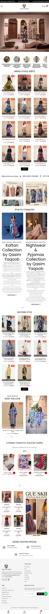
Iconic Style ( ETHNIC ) (40, 93)
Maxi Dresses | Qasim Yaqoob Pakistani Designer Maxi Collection (36, 66)
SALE (25, 568)
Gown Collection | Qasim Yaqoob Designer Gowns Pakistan (26, 66)
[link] (36, 415)
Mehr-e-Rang (7, 472)
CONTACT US (5, 598)
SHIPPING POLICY (5, 592)
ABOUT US (4, 588)
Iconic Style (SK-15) (6, 507)
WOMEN (26, 575)
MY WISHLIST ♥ (5, 602)
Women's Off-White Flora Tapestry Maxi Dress (12, 431)
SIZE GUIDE (26, 577)
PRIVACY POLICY (5, 594)
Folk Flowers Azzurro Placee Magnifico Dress (40, 359)
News (25, 581)
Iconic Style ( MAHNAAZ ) (24, 116)
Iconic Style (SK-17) (40, 139)
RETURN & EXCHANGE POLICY (8, 590)
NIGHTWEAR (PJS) (28, 573)
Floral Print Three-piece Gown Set (40, 334)
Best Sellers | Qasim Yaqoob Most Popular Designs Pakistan (17, 66)
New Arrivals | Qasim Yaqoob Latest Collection (7, 65)
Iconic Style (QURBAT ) (40, 116)
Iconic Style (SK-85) (18, 531)
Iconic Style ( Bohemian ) (8, 116)
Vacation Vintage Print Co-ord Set (8, 334)
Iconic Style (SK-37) (40, 163)
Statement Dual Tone (39, 472)
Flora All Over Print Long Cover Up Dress (24, 334)
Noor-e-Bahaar (23, 472)
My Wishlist (26, 579)
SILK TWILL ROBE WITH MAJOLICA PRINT (8, 383)
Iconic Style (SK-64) (24, 163)
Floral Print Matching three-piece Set (8, 359)
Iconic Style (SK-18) (18, 507)
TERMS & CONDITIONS (6, 596)
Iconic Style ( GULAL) (8, 93)
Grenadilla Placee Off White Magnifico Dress (24, 359)
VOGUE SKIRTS (27, 571)
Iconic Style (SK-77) (9, 163)
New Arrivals (27, 566)
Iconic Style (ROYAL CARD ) (8, 140)
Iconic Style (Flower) (24, 139)
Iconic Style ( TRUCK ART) (24, 93)
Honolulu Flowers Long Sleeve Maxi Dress (24, 383)
